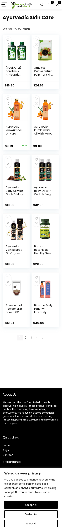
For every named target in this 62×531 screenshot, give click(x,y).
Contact (8, 455)
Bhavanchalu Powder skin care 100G (14, 308)
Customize (31, 514)
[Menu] (4, 4)
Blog (5, 450)
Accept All (31, 505)
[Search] (42, 4)
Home (6, 445)
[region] (31, 499)
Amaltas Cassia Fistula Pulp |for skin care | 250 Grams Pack (43, 75)
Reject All (31, 523)
